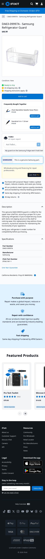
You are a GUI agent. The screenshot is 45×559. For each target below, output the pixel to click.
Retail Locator (28, 440)
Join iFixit (34, 175)
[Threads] (36, 511)
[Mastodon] (27, 511)
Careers (5, 443)
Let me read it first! (11, 493)
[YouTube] (22, 511)
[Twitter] (13, 511)
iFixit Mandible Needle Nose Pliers (25, 110)
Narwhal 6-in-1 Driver (20, 121)
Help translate (20, 504)
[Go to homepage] (13, 4)
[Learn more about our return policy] (18, 197)
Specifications (8, 239)
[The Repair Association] (40, 511)
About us (5, 432)
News (25, 451)
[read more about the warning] (35, 275)
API (3, 447)
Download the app (31, 458)
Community (27, 432)
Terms (4, 469)
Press (25, 447)
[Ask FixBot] (38, 144)
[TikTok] (4, 511)
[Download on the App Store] (32, 463)
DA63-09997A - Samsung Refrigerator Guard (24, 16)
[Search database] (31, 4)
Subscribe (37, 488)
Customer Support (9, 436)
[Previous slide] (20, 414)
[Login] (42, 4)
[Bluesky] (32, 511)
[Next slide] (25, 414)
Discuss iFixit (7, 440)
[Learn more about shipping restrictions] (19, 88)
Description (7, 207)
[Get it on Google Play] (32, 470)
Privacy (4, 466)
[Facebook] (9, 511)
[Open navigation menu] (2, 4)
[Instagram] (18, 511)
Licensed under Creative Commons (22, 548)
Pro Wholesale (28, 436)
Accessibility (6, 462)
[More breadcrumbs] (3, 16)
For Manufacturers (30, 443)
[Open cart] (36, 4)
